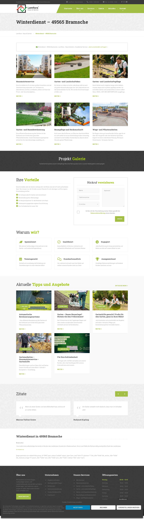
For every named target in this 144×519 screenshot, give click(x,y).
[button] (124, 394)
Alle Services (80, 480)
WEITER (18, 96)
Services (90, 8)
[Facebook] (122, 2)
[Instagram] (124, 2)
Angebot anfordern (54, 480)
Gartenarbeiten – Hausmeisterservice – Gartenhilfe (29, 359)
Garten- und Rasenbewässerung (30, 129)
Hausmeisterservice (25, 81)
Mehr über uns (24, 496)
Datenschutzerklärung (98, 213)
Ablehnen (103, 507)
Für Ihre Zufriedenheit (67, 357)
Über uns (79, 8)
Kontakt (123, 8)
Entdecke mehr (121, 285)
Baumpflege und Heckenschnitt (68, 129)
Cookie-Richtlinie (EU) (54, 492)
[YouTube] (126, 2)
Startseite (68, 8)
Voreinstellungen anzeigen (128, 507)
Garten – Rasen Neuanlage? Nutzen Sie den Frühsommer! (70, 315)
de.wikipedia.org (20, 449)
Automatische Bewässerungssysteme (29, 315)
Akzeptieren (77, 507)
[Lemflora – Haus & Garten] (27, 8)
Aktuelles (111, 8)
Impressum (51, 495)
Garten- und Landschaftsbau (67, 81)
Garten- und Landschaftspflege (107, 81)
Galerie (101, 8)
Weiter (21, 329)
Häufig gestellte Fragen (55, 483)
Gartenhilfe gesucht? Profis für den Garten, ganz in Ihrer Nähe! (110, 315)
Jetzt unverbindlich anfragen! (97, 47)
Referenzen (51, 486)
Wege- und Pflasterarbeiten (105, 129)
